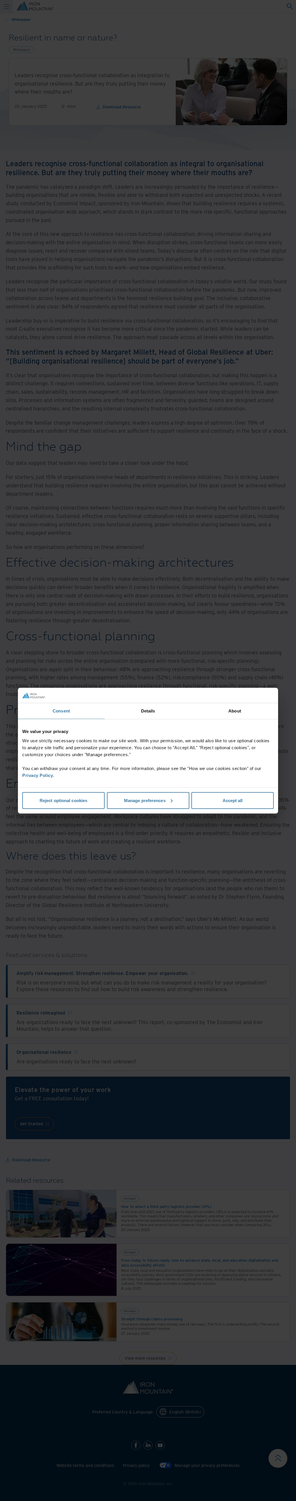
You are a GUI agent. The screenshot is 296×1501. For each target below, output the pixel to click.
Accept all (233, 800)
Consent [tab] (61, 710)
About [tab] (234, 710)
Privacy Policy (37, 775)
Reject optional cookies (63, 800)
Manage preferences (145, 800)
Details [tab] (148, 710)
